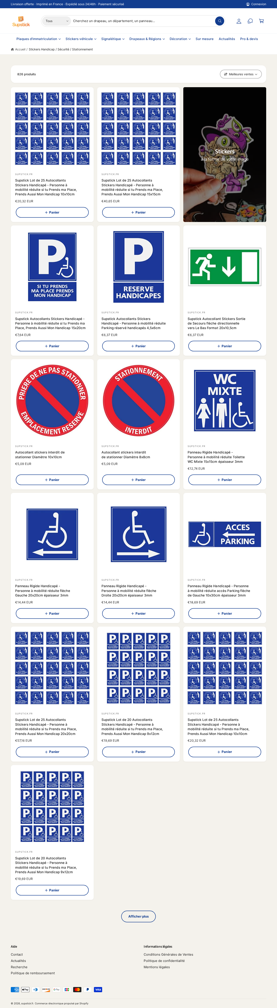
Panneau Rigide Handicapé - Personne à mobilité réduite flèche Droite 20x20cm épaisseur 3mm (128, 590)
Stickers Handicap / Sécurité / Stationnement (61, 49)
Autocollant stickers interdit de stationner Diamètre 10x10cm (40, 454)
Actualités (18, 961)
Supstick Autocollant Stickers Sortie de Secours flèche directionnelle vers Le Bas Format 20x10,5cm (216, 323)
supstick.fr (27, 1003)
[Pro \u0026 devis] (250, 21)
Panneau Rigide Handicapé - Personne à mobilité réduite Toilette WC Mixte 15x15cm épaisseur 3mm (216, 457)
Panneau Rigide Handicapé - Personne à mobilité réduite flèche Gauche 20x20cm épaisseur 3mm (42, 590)
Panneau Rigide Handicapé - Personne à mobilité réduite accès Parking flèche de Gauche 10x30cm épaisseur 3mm (219, 590)
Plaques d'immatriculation (36, 39)
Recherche (19, 967)
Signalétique (111, 39)
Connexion (258, 4)
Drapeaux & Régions (145, 39)
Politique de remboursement (33, 973)
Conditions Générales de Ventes (168, 954)
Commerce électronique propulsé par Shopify (61, 1003)
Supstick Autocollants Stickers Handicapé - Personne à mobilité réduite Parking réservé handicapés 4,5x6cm (133, 323)
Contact (17, 954)
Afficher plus (138, 916)
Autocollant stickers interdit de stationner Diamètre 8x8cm (125, 454)
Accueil (20, 49)
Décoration (178, 39)
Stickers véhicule (79, 39)
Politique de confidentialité (164, 961)
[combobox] (148, 21)
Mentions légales (157, 967)
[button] (261, 21)
